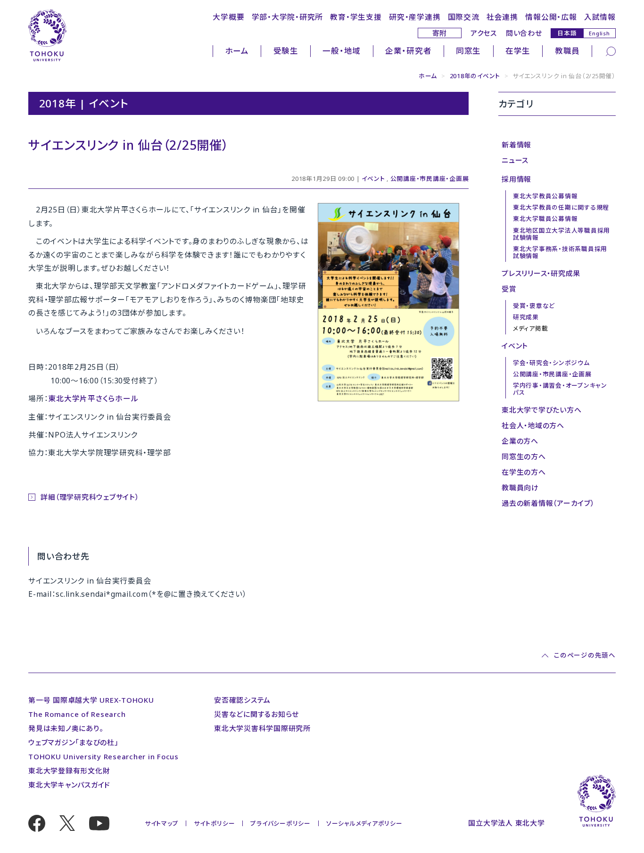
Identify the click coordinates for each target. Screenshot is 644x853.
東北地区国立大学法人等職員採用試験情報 (561, 234)
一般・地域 (341, 50)
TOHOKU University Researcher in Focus (103, 756)
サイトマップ (162, 823)
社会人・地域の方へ (533, 425)
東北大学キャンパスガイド (69, 784)
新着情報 (516, 144)
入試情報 (600, 17)
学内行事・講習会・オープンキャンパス (560, 389)
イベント (373, 178)
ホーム (237, 50)
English (599, 33)
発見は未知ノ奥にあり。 (65, 728)
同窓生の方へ (524, 456)
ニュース (515, 160)
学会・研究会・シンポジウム (551, 362)
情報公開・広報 (551, 17)
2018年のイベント (475, 76)
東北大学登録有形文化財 (69, 770)
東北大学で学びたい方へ (541, 409)
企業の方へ (520, 441)
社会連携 (502, 17)
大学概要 (228, 17)
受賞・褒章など (534, 305)
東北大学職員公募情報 (545, 218)
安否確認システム (242, 700)
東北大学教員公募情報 (545, 196)
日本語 (567, 32)
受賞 (509, 288)
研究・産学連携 (414, 17)
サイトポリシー (214, 823)
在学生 (517, 50)
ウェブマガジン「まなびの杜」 (73, 742)
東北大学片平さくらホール (93, 398)
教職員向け (520, 487)
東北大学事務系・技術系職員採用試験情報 (560, 252)
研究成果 (526, 317)
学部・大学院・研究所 (287, 17)
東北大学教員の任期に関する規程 (561, 207)
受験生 (285, 50)
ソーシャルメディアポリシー (364, 823)
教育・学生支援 (355, 17)
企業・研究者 (408, 50)
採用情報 (516, 179)
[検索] (611, 50)
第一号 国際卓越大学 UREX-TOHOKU (91, 700)
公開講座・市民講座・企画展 (429, 178)
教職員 (567, 50)
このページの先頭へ (584, 656)
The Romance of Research (76, 714)
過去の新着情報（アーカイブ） (548, 503)
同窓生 (468, 50)
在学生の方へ (524, 472)
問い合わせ (524, 33)
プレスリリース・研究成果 (541, 273)
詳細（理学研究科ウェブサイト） (90, 497)
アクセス (484, 33)
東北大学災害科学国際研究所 (262, 728)
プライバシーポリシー (280, 823)
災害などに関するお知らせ (256, 714)
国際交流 (463, 17)
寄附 (439, 33)
